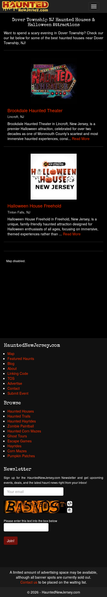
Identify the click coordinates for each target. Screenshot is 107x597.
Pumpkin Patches (21, 455)
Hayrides (14, 445)
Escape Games (19, 440)
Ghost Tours (17, 435)
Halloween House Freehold (34, 205)
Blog (10, 363)
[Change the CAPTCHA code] (69, 503)
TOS (10, 378)
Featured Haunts (20, 358)
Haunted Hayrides (21, 421)
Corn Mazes (17, 450)
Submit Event (17, 393)
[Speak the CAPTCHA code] (69, 510)
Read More (81, 138)
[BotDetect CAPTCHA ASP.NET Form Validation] (35, 507)
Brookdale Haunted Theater (34, 110)
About (12, 368)
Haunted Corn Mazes (24, 430)
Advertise (14, 383)
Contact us (28, 582)
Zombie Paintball (20, 425)
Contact (13, 388)
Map (10, 353)
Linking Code (17, 373)
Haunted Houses (20, 411)
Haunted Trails (18, 416)
